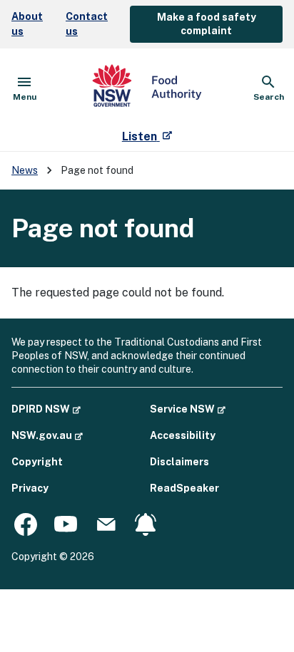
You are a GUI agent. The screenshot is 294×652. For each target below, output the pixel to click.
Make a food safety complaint (206, 23)
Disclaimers (179, 461)
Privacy (30, 488)
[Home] (147, 88)
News (24, 170)
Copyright (37, 461)
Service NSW (187, 409)
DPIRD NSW (46, 409)
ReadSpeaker (184, 488)
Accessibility (183, 435)
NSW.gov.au (47, 435)
